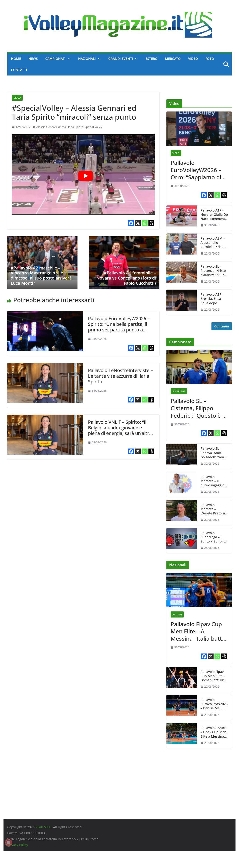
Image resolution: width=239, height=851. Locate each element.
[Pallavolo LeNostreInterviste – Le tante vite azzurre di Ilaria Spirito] (45, 366)
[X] (138, 223)
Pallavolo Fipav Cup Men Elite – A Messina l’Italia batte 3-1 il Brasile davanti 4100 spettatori (198, 631)
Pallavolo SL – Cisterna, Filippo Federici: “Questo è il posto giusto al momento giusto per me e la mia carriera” (198, 408)
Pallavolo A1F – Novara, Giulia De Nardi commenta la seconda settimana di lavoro (214, 214)
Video (193, 58)
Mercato (173, 58)
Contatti (19, 70)
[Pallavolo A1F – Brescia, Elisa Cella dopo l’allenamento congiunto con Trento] (181, 302)
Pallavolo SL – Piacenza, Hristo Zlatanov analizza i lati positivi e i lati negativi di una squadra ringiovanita (214, 270)
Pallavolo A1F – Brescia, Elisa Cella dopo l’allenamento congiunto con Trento (212, 298)
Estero (151, 58)
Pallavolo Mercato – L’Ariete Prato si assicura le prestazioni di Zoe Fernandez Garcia (212, 509)
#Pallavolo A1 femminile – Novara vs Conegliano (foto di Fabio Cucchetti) (126, 278)
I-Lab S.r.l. (43, 827)
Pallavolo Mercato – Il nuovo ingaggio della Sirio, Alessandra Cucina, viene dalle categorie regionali (212, 481)
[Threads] (151, 223)
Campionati (55, 58)
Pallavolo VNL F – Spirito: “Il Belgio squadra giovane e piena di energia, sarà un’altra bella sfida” (120, 430)
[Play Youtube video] (85, 175)
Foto (209, 58)
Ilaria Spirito (75, 127)
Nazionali (87, 58)
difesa (62, 127)
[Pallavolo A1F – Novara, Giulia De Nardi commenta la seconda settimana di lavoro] (181, 218)
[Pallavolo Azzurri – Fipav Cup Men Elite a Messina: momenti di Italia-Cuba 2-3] (181, 735)
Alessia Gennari (46, 127)
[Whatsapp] (145, 223)
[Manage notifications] (8, 842)
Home (16, 58)
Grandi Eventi (120, 58)
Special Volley (93, 127)
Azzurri (177, 614)
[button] (68, 58)
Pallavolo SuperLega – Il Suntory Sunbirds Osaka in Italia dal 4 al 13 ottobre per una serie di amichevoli (214, 537)
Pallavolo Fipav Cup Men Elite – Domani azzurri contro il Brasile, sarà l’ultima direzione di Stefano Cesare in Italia (213, 676)
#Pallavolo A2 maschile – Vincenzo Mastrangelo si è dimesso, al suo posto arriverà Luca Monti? (41, 275)
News (33, 58)
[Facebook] (131, 223)
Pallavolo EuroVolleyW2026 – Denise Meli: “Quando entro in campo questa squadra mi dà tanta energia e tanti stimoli (214, 704)
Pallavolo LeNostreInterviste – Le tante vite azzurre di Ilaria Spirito (120, 376)
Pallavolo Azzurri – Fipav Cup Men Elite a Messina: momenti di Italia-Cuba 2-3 (213, 732)
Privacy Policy (17, 845)
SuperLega (178, 391)
